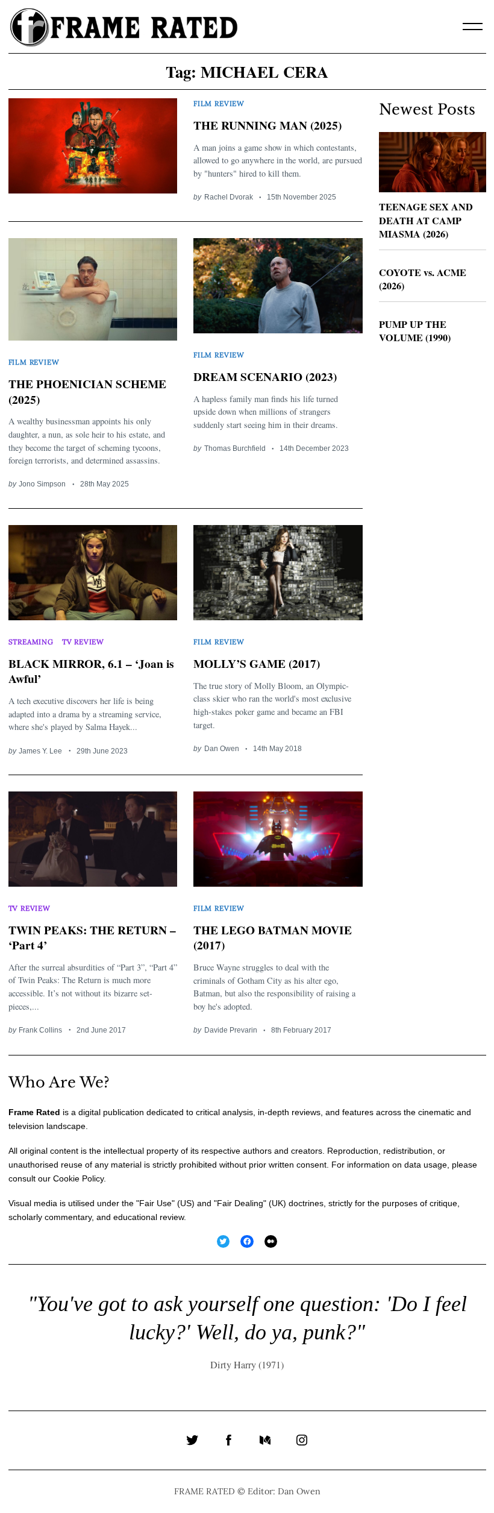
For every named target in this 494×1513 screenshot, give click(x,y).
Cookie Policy (78, 1178)
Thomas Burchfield (235, 448)
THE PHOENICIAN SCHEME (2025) (87, 391)
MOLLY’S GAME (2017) (256, 663)
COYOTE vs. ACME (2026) (422, 279)
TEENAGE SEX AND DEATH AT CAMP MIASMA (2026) (426, 220)
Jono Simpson (42, 484)
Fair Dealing (240, 1203)
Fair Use (155, 1203)
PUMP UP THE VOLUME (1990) (415, 331)
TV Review (83, 641)
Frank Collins (40, 1030)
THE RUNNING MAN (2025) (267, 125)
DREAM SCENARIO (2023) (265, 376)
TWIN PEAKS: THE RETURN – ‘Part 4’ (92, 937)
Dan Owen (221, 748)
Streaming (31, 641)
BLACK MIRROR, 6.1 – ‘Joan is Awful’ (91, 671)
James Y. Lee (40, 751)
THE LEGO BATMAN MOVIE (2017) (272, 937)
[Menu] (473, 26)
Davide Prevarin (230, 1030)
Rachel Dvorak (228, 197)
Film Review (219, 103)
